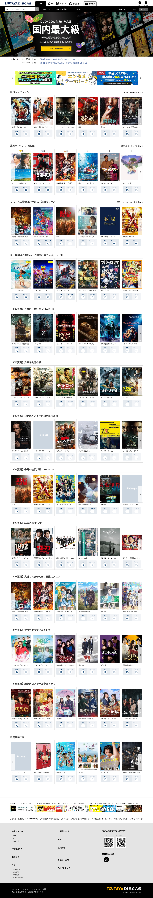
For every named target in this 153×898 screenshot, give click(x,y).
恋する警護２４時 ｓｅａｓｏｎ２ (67, 558)
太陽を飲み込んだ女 (129, 665)
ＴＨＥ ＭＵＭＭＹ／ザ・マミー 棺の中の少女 (94, 344)
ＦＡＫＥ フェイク (107, 451)
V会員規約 (20, 819)
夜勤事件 (103, 504)
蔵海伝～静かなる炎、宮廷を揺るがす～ (25, 719)
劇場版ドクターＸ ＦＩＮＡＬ (133, 237)
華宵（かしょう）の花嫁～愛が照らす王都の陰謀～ (117, 719)
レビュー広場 (63, 859)
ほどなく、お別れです (19, 183)
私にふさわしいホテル (41, 772)
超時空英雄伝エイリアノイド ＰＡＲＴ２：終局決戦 (51, 127)
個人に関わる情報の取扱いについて (81, 819)
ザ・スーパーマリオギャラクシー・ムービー (48, 237)
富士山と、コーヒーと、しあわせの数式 (91, 772)
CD (52, 4)
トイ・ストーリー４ (40, 290)
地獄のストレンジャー (63, 451)
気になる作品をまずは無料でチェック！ (127, 803)
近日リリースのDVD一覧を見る (129, 202)
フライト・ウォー (128, 397)
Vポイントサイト (65, 868)
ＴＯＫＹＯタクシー (107, 183)
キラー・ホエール (106, 397)
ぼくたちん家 (83, 558)
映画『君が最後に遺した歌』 (88, 504)
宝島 (57, 237)
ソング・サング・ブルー (131, 344)
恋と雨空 (59, 719)
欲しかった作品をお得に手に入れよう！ (48, 803)
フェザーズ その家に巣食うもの (23, 451)
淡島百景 (103, 611)
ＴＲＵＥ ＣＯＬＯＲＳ (108, 558)
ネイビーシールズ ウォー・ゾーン (45, 397)
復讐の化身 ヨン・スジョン (65, 665)
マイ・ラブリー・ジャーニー (43, 665)
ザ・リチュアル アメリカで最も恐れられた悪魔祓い (73, 127)
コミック (63, 4)
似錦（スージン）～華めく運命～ (45, 719)
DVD (40, 4)
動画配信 (92, 4)
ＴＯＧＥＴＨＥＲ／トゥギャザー (45, 451)
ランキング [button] (77, 9)
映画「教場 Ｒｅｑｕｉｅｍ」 (111, 237)
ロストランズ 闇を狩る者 (20, 344)
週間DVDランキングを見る (131, 146)
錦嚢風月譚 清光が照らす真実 (89, 719)
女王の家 (103, 665)
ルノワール (104, 772)
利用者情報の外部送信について (123, 819)
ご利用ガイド (122, 9)
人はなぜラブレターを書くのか (89, 237)
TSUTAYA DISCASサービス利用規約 (36, 819)
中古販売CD (77, 4)
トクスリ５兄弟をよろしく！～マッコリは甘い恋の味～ (30, 665)
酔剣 (80, 127)
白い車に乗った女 (84, 451)
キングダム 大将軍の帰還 (87, 290)
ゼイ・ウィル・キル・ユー (65, 344)
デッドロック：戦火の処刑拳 (65, 397)
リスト (140, 5)
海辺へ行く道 (60, 772)
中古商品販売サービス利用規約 (59, 819)
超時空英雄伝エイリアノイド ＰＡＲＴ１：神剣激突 (29, 127)
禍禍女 (103, 127)
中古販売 (16, 875)
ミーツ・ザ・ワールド (19, 772)
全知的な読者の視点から (108, 344)
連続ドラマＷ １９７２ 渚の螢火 (23, 558)
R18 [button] (143, 9)
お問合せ (61, 847)
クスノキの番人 (128, 183)
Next (140, 117)
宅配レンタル (17, 869)
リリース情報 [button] (61, 9)
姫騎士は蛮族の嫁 (84, 611)
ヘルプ (133, 9)
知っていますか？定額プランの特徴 (73, 803)
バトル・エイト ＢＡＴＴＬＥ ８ (90, 397)
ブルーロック (105, 290)
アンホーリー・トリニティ (20, 397)
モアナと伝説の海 (18, 290)
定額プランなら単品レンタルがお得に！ (101, 803)
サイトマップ (138, 819)
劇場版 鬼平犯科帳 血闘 (131, 772)
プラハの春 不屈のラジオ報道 (133, 127)
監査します (82, 665)
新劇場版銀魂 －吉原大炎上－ (66, 183)
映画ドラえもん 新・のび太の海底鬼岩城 (92, 183)
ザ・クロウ (37, 344)
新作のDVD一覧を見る (132, 93)
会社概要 (13, 819)
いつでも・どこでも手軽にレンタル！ (21, 803)
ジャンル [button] (46, 9)
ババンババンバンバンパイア (65, 504)
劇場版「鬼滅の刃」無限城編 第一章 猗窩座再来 (28, 237)
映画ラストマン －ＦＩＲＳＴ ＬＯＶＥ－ (48, 183)
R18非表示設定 (18, 877)
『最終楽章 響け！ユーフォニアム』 (68, 611)
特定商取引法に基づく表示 (103, 819)
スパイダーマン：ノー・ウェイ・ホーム (69, 290)
